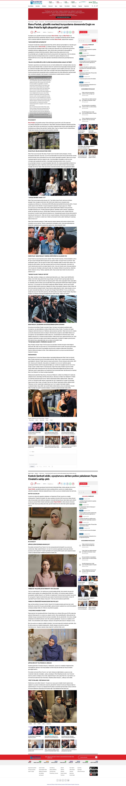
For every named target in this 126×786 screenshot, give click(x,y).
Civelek (30, 723)
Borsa (29, 762)
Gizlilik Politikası (58, 784)
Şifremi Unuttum (81, 771)
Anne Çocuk (41, 21)
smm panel (41, 775)
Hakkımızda (49, 784)
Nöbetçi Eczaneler (43, 771)
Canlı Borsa (52, 767)
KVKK (66, 784)
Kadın (61, 6)
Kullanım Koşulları (71, 784)
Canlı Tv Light (31, 771)
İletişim (53, 784)
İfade (35, 723)
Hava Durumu (54, 762)
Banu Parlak (31, 420)
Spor (56, 6)
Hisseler (71, 762)
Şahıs (44, 723)
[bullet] (46, 466)
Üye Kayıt (80, 769)
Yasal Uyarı (77, 784)
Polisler (39, 723)
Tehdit (51, 420)
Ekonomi (50, 6)
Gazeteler (86, 6)
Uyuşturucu (49, 723)
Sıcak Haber (72, 775)
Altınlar (62, 767)
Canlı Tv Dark (41, 767)
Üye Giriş (79, 767)
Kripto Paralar (94, 762)
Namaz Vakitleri (37, 762)
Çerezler (63, 784)
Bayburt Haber (31, 21)
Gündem (44, 6)
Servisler (38, 6)
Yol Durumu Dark (31, 769)
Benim (37, 420)
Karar (47, 420)
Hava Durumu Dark (32, 767)
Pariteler (77, 762)
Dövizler (62, 769)
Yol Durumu (85, 762)
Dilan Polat (42, 420)
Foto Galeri (67, 6)
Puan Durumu (63, 762)
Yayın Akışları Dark (43, 769)
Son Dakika (30, 6)
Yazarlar (80, 6)
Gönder (32, 466)
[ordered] (44, 466)
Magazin (36, 21)
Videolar (74, 6)
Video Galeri (72, 769)
